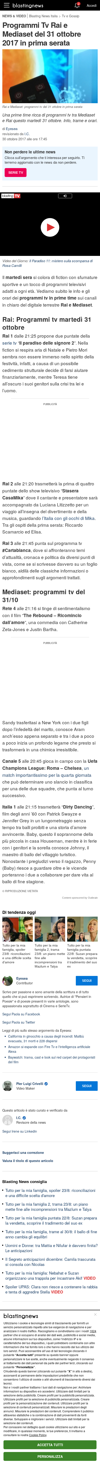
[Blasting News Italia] (28, 5)
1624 (93, 1331)
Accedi (92, 5)
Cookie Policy (37, 1435)
